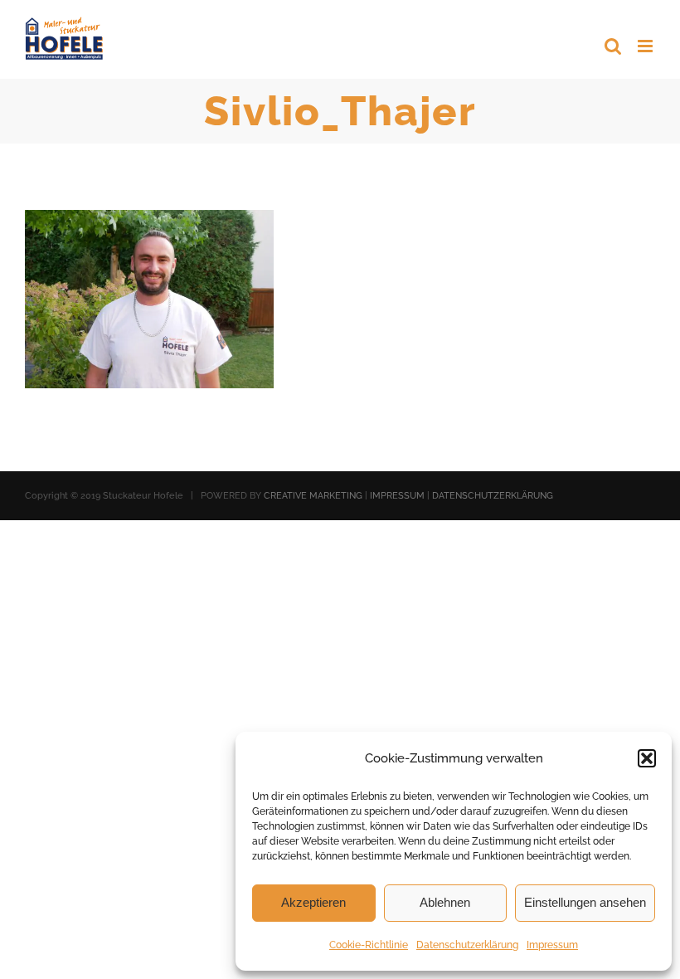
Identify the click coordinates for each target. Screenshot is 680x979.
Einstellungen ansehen (585, 902)
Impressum (552, 945)
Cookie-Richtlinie (368, 945)
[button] (647, 758)
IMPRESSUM (397, 495)
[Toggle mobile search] (613, 46)
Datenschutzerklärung (467, 945)
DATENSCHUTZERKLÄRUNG (492, 495)
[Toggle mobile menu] (646, 46)
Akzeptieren (313, 902)
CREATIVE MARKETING (313, 495)
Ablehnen (445, 902)
